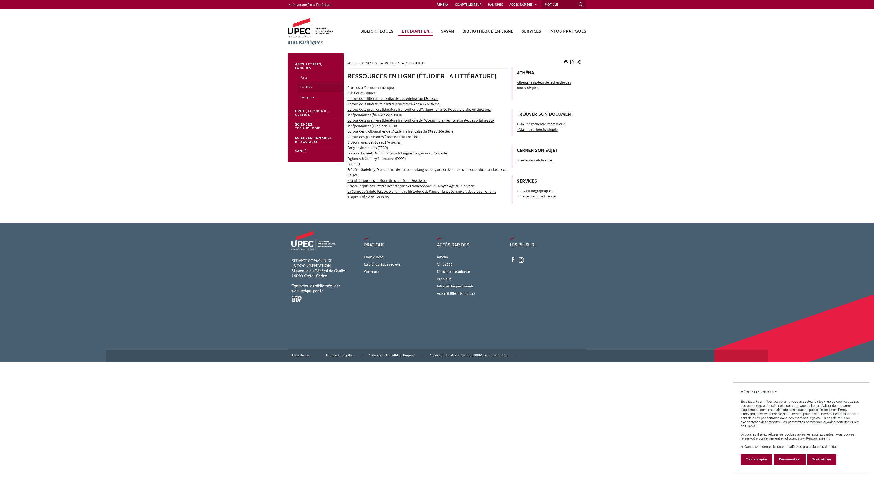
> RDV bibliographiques (535, 191)
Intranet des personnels (455, 287)
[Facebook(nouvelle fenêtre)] (513, 259)
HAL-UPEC (495, 4)
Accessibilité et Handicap (456, 294)
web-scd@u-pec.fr (307, 290)
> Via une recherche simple (537, 130)
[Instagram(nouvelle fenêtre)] (521, 259)
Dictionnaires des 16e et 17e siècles (374, 143)
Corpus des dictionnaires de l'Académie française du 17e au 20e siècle (400, 132)
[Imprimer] (566, 63)
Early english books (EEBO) (367, 148)
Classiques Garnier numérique (370, 88)
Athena (442, 4)
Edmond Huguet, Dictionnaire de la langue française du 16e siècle (397, 153)
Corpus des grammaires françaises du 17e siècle (383, 137)
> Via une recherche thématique (541, 124)
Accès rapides (521, 4)
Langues (307, 97)
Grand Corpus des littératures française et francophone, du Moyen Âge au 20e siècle (411, 186)
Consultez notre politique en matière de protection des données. (791, 446)
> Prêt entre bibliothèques (537, 197)
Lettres (307, 87)
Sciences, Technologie (307, 126)
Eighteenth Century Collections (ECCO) (376, 159)
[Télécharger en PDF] (572, 63)
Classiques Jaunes (361, 93)
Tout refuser (821, 459)
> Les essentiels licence (534, 161)
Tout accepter (756, 459)
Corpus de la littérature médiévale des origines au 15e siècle (392, 99)
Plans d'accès (374, 257)
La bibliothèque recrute (382, 265)
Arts (304, 77)
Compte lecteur (468, 4)
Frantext (353, 164)
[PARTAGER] (579, 63)
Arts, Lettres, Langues (308, 66)
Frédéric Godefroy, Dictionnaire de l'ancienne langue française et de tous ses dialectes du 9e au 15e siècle (427, 170)
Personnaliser (789, 459)
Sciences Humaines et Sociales (313, 140)
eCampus (444, 279)
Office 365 (444, 265)
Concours (371, 272)
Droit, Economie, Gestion (311, 113)
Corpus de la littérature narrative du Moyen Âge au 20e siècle (393, 104)
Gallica (352, 175)
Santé (301, 151)
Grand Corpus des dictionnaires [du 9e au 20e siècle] (387, 181)
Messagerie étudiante (453, 272)
